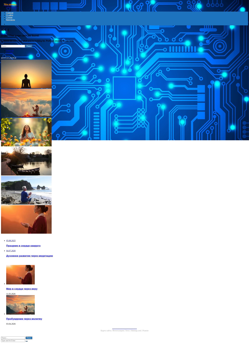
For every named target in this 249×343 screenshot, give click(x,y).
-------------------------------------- (124, 328)
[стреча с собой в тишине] (79, 161)
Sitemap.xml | (137, 330)
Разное (145, 330)
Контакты (10, 20)
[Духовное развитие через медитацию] (79, 74)
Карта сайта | (107, 330)
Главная (9, 13)
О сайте (9, 15)
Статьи (9, 17)
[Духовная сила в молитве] (79, 132)
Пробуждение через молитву (24, 318)
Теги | (128, 330)
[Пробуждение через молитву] (79, 103)
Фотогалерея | (119, 330)
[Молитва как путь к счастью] (79, 190)
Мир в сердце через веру (21, 288)
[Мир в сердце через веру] (79, 219)
